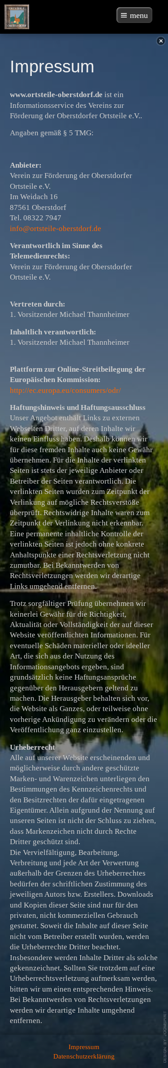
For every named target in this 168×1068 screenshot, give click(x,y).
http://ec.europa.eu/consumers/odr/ (65, 390)
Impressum (84, 1046)
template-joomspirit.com (165, 1037)
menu (139, 15)
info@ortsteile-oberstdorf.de (55, 228)
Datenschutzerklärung (84, 1056)
